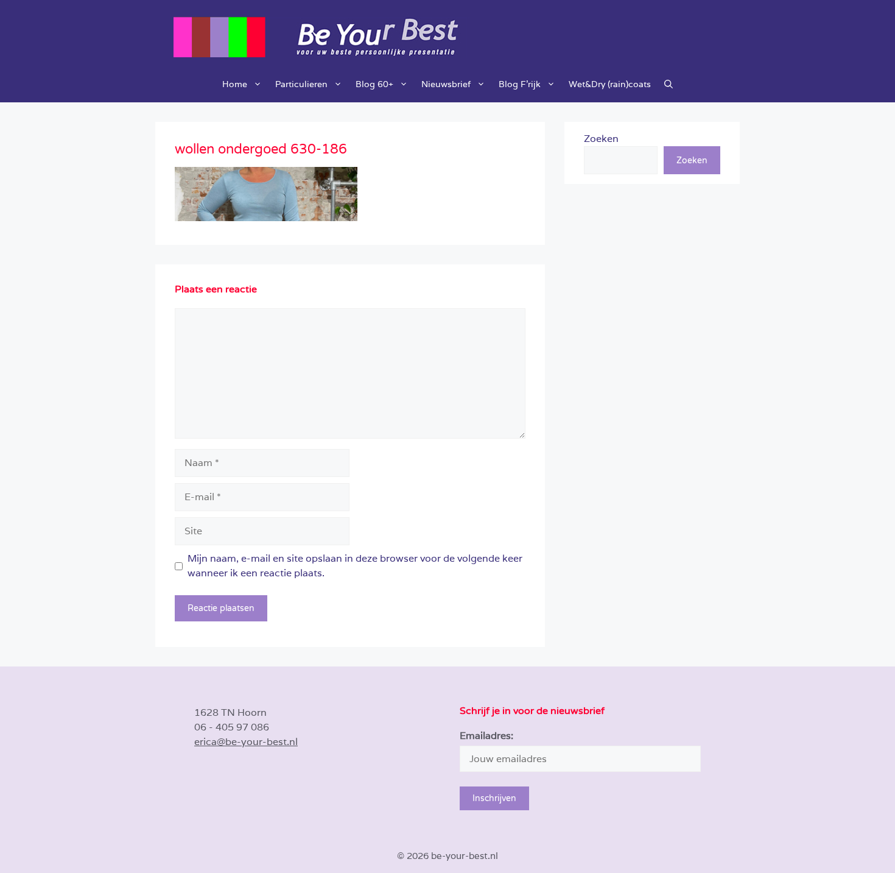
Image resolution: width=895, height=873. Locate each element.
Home (234, 84)
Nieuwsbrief (446, 84)
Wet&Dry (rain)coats (610, 84)
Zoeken (601, 138)
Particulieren (301, 84)
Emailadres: (486, 735)
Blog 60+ (374, 84)
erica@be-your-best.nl (246, 741)
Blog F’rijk (520, 84)
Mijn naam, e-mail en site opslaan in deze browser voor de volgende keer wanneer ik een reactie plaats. (355, 565)
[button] (668, 84)
